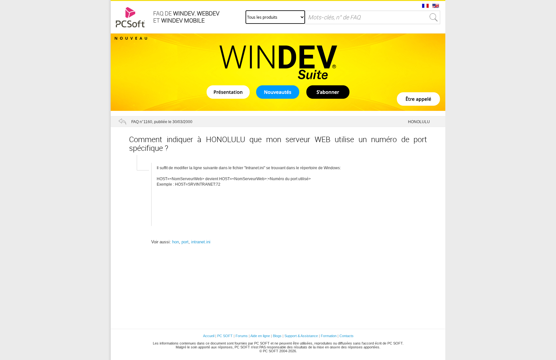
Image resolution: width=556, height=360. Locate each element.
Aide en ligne (260, 336)
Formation (329, 336)
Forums (242, 336)
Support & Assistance (301, 336)
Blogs (277, 336)
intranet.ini (200, 241)
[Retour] (122, 121)
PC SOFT (225, 336)
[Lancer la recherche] (434, 17)
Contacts (346, 336)
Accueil (208, 336)
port (185, 241)
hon (175, 241)
